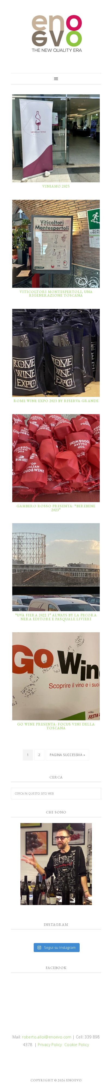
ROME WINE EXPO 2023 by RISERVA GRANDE (56, 401)
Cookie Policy (76, 1044)
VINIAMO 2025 (56, 186)
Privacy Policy (50, 1044)
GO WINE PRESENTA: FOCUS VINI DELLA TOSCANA (56, 726)
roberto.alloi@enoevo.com (46, 1037)
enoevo (56, 33)
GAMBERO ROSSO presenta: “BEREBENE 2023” (56, 508)
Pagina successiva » (67, 755)
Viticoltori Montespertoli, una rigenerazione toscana (56, 293)
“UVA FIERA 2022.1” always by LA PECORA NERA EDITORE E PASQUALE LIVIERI (56, 617)
